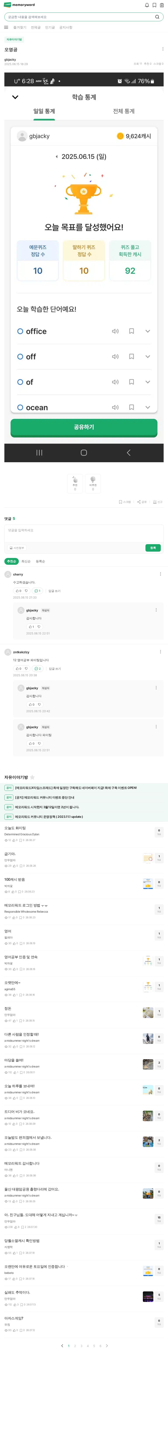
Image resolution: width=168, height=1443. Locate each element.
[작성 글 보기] (160, 5)
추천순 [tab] (11, 561)
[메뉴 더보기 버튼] (6, 27)
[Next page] (106, 1345)
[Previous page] (62, 1345)
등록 (153, 547)
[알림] (146, 5)
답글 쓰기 (55, 591)
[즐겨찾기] (32, 777)
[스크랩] (153, 5)
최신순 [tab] (26, 561)
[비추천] (26, 591)
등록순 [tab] (40, 561)
